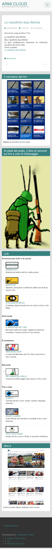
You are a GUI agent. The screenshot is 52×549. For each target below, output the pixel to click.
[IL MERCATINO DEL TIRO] (12, 322)
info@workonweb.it (10, 525)
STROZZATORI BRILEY (15, 303)
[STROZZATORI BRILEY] (12, 298)
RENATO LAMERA (13, 416)
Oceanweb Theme (25, 534)
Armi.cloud (14, 3)
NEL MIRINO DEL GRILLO (16, 376)
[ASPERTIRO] (12, 280)
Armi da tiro (11, 58)
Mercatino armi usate (15, 543)
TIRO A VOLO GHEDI (14, 434)
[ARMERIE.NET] (12, 265)
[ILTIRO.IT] (12, 393)
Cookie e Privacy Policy (16, 538)
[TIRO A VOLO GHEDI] (12, 429)
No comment (37, 28)
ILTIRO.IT (10, 398)
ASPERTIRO (11, 285)
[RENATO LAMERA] (12, 411)
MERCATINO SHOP (14, 351)
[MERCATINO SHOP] (12, 347)
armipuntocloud (11, 28)
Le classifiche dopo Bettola (15, 50)
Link (8, 541)
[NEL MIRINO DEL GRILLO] (12, 371)
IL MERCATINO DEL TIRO (16, 327)
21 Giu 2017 (24, 28)
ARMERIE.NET (12, 269)
